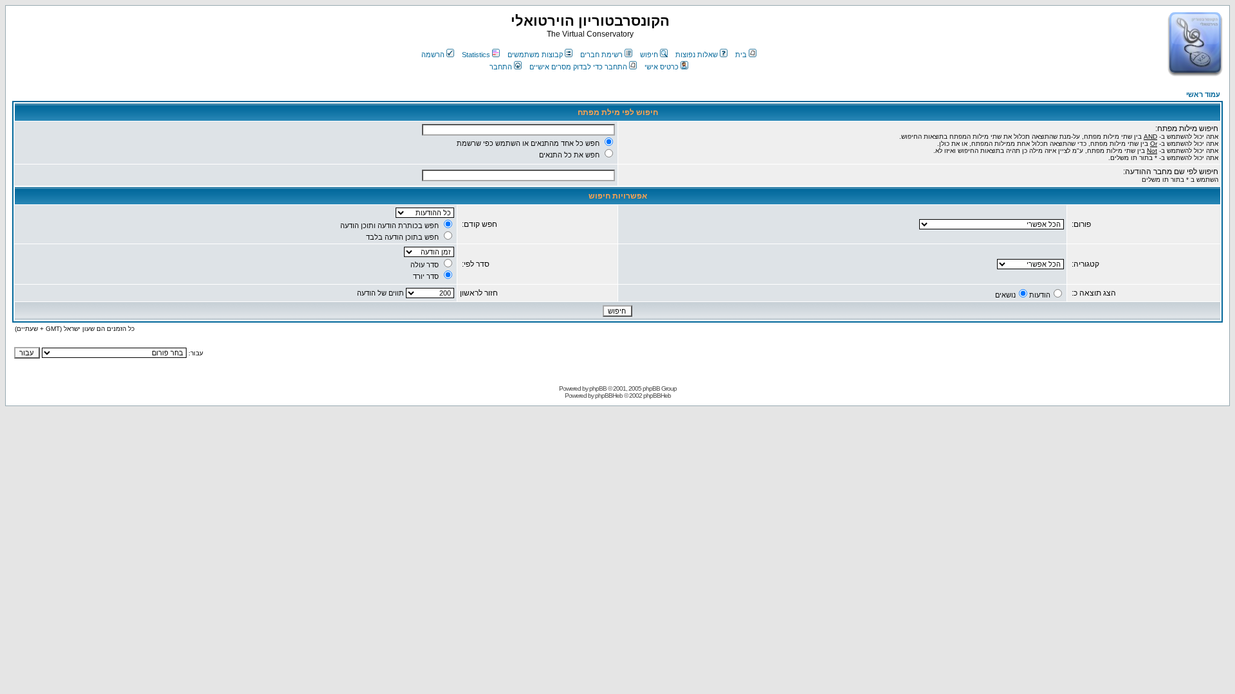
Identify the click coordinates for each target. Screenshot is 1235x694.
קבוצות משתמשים (535, 54)
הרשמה (432, 54)
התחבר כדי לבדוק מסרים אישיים (578, 67)
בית (741, 54)
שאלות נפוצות (696, 54)
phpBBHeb (609, 395)
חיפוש (649, 54)
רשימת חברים (601, 54)
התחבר (500, 67)
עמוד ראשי (1203, 94)
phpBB (598, 388)
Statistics (476, 54)
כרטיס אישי (662, 67)
